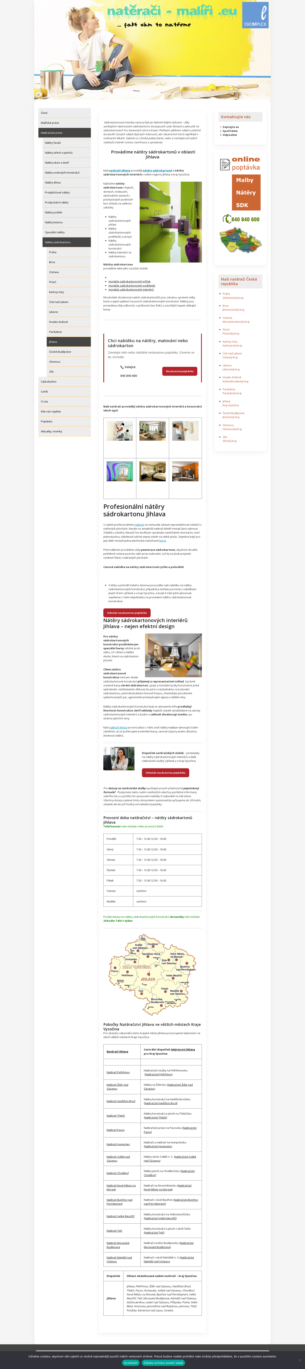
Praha (52, 252)
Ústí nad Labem (58, 302)
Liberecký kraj (231, 369)
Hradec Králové (58, 322)
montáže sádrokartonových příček (130, 281)
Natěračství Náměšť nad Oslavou (169, 1259)
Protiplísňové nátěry (57, 192)
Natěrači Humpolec (118, 1144)
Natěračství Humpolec (158, 1146)
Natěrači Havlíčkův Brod (121, 1101)
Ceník (44, 391)
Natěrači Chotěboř (118, 1173)
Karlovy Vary (56, 292)
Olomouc (54, 362)
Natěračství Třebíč (155, 1117)
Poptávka (46, 421)
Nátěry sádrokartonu (58, 242)
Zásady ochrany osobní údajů (163, 1362)
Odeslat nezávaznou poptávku (127, 613)
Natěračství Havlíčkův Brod (161, 1103)
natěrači (139, 524)
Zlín (51, 371)
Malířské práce (50, 123)
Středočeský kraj (233, 298)
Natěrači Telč (114, 1231)
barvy (162, 540)
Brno (52, 262)
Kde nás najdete (51, 411)
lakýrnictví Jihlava (183, 1049)
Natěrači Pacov (115, 1130)
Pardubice (55, 332)
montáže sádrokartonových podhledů (132, 285)
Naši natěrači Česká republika (239, 281)
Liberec (53, 312)
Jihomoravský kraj (233, 309)
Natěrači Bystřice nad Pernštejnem (119, 1202)
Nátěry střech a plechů (59, 152)
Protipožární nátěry (56, 202)
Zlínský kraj (230, 441)
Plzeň (52, 282)
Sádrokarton (48, 381)
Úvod (44, 113)
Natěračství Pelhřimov (158, 1074)
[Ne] (300, 1360)
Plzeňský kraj (231, 333)
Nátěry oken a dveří (57, 162)
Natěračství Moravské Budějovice (169, 1245)
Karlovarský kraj (232, 345)
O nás (44, 401)
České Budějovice (60, 352)
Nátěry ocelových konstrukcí (62, 172)
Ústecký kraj (230, 357)
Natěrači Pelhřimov (118, 1072)
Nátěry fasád (53, 143)
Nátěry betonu (54, 222)
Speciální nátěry (55, 232)
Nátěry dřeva (53, 182)
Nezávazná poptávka (180, 371)
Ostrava (54, 272)
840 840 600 (128, 376)
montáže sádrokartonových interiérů (131, 289)
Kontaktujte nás (236, 116)
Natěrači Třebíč (116, 1115)
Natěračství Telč (154, 1232)
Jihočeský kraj (231, 417)
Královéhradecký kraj (235, 381)
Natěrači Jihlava (117, 1051)
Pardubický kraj (232, 393)
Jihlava (53, 342)
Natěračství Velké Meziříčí (160, 1218)
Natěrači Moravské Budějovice (118, 1245)
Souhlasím (131, 1362)
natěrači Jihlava (118, 727)
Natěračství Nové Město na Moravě (168, 1187)
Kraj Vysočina (231, 405)
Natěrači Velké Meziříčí (120, 1216)
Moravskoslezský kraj (236, 321)
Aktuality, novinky (51, 431)
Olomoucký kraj (232, 429)
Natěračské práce (51, 133)
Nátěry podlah (53, 212)
